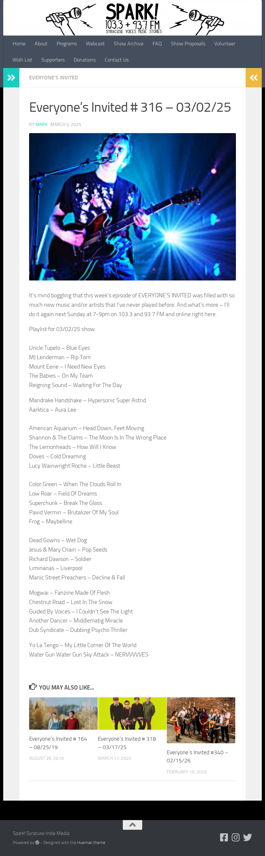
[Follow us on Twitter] (247, 837)
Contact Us (117, 60)
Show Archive (128, 43)
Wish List (22, 60)
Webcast (95, 43)
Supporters (53, 60)
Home (19, 43)
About (41, 43)
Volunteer (224, 43)
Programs (67, 43)
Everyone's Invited (53, 77)
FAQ (157, 43)
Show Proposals (188, 43)
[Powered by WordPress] (37, 842)
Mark (42, 124)
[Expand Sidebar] (11, 77)
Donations (85, 60)
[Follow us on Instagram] (235, 837)
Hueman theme (91, 842)
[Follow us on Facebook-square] (224, 837)
